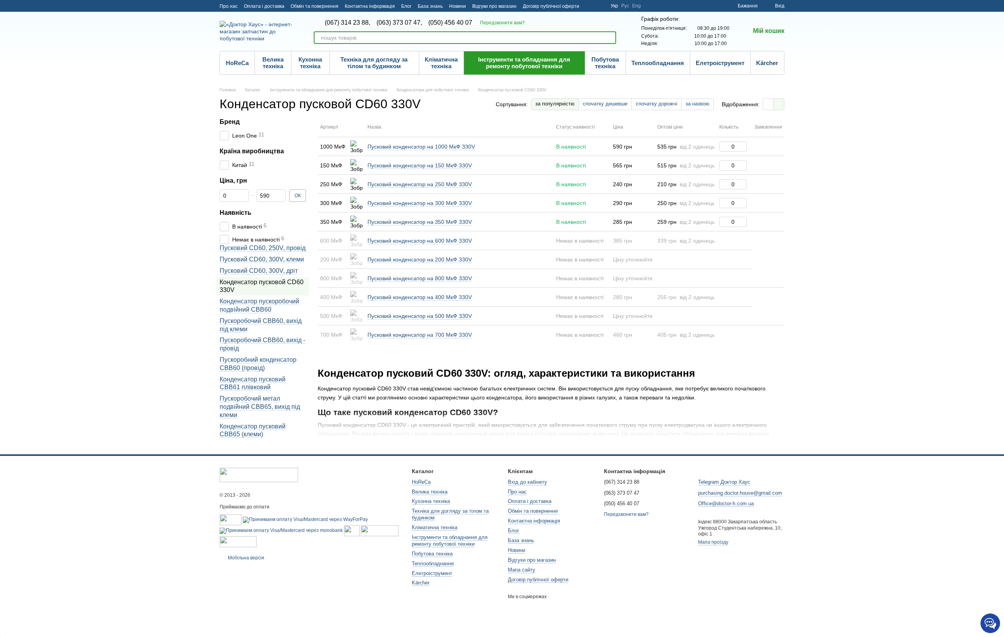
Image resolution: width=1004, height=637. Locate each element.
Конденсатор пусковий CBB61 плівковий (253, 383)
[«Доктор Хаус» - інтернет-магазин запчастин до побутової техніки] (259, 474)
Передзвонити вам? (502, 22)
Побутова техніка (605, 62)
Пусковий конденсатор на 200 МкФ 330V (419, 259)
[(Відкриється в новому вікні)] (352, 530)
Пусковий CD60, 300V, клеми (262, 259)
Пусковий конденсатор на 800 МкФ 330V (419, 278)
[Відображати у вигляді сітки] (768, 104)
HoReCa (237, 63)
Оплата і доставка (264, 6)
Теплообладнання (657, 63)
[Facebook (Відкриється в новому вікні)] (600, 6)
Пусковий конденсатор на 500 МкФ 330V (419, 316)
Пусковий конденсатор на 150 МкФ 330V (419, 165)
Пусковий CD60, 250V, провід (263, 248)
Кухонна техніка (310, 62)
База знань (430, 6)
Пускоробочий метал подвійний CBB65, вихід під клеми (260, 406)
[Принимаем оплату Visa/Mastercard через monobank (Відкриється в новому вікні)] (281, 530)
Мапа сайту (521, 570)
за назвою (697, 104)
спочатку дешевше (605, 104)
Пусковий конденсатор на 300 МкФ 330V (419, 203)
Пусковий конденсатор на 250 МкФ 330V (419, 184)
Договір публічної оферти (551, 6)
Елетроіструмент (720, 63)
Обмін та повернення (314, 6)
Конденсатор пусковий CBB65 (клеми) (253, 430)
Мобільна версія (245, 558)
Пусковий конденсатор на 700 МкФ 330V (419, 335)
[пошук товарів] (610, 37)
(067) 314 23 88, (347, 23)
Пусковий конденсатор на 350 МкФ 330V (419, 222)
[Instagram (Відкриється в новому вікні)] (590, 6)
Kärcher (767, 63)
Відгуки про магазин (494, 6)
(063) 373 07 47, (399, 23)
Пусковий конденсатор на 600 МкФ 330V (419, 241)
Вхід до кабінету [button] (527, 482)
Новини (457, 6)
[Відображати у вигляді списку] (779, 104)
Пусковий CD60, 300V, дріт (259, 270)
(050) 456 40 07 (450, 23)
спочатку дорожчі (656, 104)
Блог (406, 6)
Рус (625, 6)
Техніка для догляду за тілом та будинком (373, 62)
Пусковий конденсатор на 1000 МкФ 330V (421, 146)
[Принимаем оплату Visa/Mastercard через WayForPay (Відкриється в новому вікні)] (305, 519)
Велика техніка (273, 62)
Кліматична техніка (441, 62)
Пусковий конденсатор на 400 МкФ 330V (419, 297)
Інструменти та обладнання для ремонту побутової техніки (524, 62)
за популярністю (555, 104)
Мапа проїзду (713, 542)
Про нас (229, 6)
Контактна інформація (370, 6)
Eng (636, 6)
